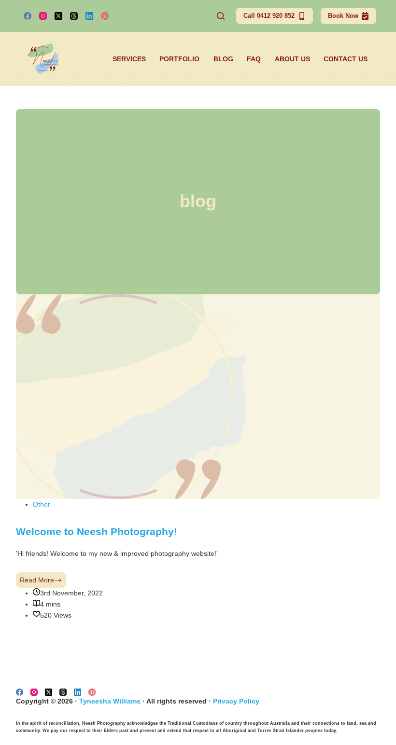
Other (41, 504)
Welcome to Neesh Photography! (96, 531)
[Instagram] (43, 16)
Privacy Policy (236, 701)
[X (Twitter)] (58, 16)
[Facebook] (27, 16)
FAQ (254, 59)
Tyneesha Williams (110, 701)
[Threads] (74, 16)
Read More (43, 582)
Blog (223, 59)
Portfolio (179, 59)
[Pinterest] (105, 16)
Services (129, 59)
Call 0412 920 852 (269, 15)
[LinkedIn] (89, 16)
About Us (292, 59)
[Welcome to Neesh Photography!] (198, 396)
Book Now (343, 15)
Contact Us (346, 59)
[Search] (221, 16)
